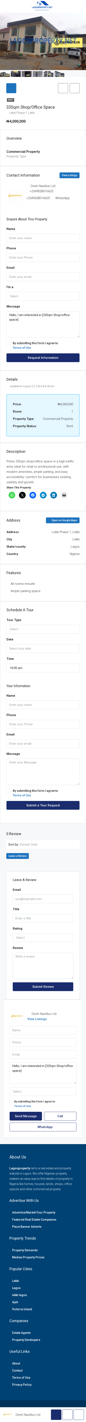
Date (9, 639)
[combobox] (43, 296)
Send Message (26, 1116)
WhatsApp (62, 198)
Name (10, 229)
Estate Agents (21, 1332)
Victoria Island (22, 1309)
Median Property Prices (28, 1257)
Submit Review (43, 987)
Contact (17, 1370)
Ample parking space (25, 591)
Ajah (15, 1302)
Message (13, 306)
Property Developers (26, 1340)
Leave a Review (18, 856)
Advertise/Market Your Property (33, 1212)
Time (10, 659)
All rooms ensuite (23, 584)
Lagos (16, 1288)
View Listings (69, 175)
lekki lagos (19, 1295)
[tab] (11, 88)
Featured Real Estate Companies (34, 1219)
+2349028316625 (41, 191)
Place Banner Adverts (27, 1226)
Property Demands (25, 1250)
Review (18, 948)
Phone (11, 248)
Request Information (43, 358)
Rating (17, 928)
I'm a (9, 287)
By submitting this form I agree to (35, 345)
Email (10, 268)
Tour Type (13, 620)
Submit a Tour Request (43, 805)
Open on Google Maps (64, 520)
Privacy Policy (22, 1384)
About (16, 1363)
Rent (10, 100)
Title (16, 909)
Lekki (15, 1281)
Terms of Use (22, 347)
